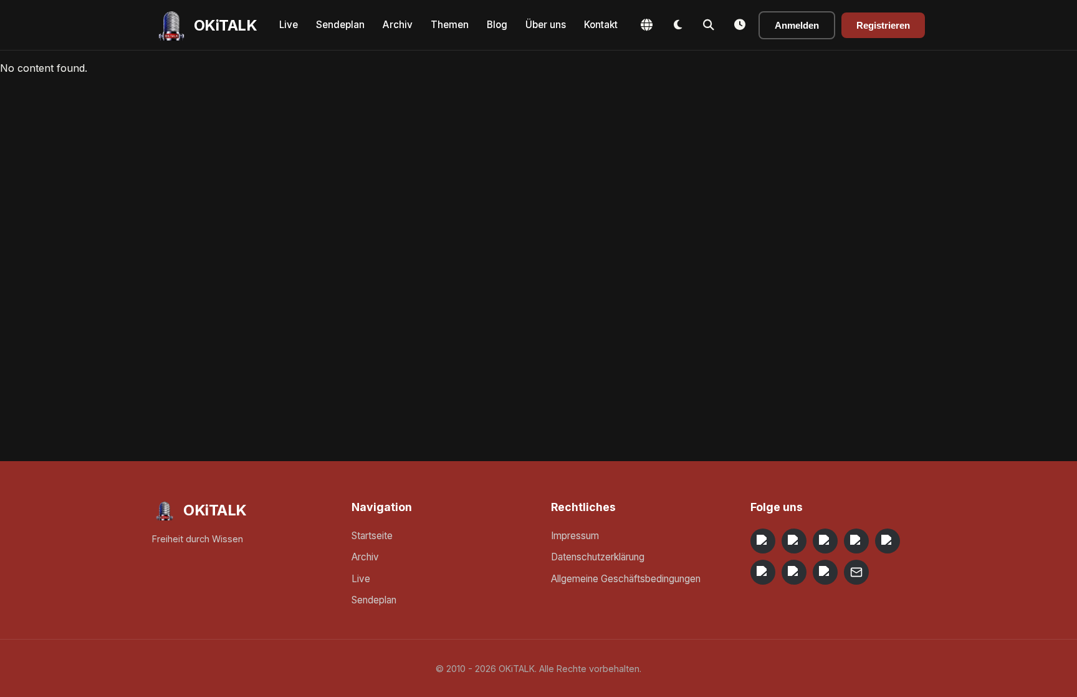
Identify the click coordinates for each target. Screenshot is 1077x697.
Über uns (545, 25)
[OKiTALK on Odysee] (825, 541)
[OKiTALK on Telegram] (762, 541)
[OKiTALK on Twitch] (887, 541)
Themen (450, 25)
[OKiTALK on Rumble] (794, 572)
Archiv (398, 25)
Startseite (372, 536)
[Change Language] (646, 24)
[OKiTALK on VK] (856, 541)
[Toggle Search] (708, 24)
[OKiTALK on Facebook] (794, 541)
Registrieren (883, 25)
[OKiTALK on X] (825, 572)
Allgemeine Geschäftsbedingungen (626, 579)
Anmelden (797, 25)
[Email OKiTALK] (856, 572)
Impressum (575, 536)
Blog (497, 25)
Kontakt (601, 25)
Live (288, 25)
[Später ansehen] (739, 24)
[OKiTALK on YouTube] (762, 572)
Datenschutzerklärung (597, 557)
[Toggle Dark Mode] (677, 24)
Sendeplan (340, 25)
